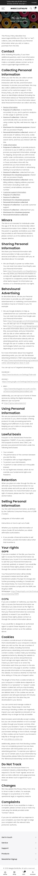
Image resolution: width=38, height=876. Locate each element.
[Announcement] (17, 3)
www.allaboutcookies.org (13, 739)
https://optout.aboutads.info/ (15, 403)
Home (12, 21)
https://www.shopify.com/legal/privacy (21, 271)
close (34, 2)
